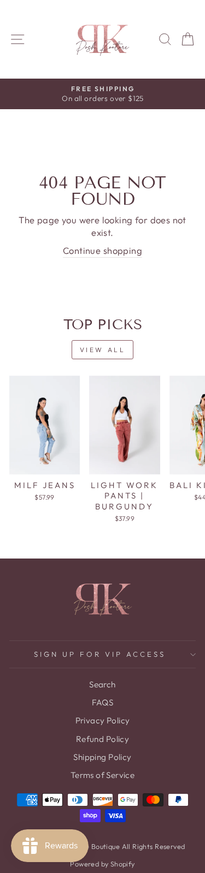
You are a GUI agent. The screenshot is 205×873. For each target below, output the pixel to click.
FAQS (103, 702)
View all (103, 350)
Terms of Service (103, 775)
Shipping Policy (102, 757)
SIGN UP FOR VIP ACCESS (99, 654)
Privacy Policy (102, 720)
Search (102, 684)
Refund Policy (102, 739)
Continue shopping (102, 250)
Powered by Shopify (102, 863)
